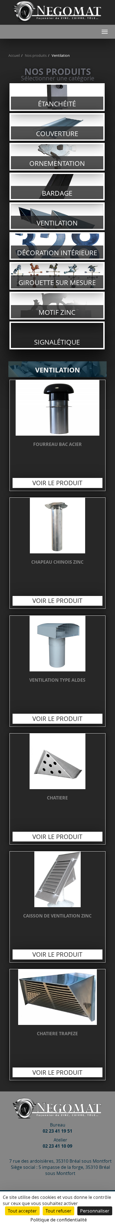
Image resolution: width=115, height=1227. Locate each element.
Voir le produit (58, 435)
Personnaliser (94, 1211)
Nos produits (36, 55)
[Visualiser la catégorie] (57, 97)
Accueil (14, 55)
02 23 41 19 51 (57, 1131)
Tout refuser (58, 1211)
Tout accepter (22, 1211)
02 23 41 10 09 (57, 1146)
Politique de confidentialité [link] (58, 1220)
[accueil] (57, 22)
